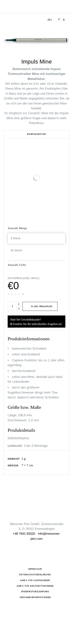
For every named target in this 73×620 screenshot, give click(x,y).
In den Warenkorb (41, 306)
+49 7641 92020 (24, 533)
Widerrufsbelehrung (35, 591)
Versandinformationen (35, 597)
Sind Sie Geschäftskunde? (36, 322)
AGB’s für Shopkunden (35, 580)
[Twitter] (12, 294)
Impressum (35, 569)
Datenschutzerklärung (35, 574)
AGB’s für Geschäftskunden (35, 586)
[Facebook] (8, 294)
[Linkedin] (15, 294)
